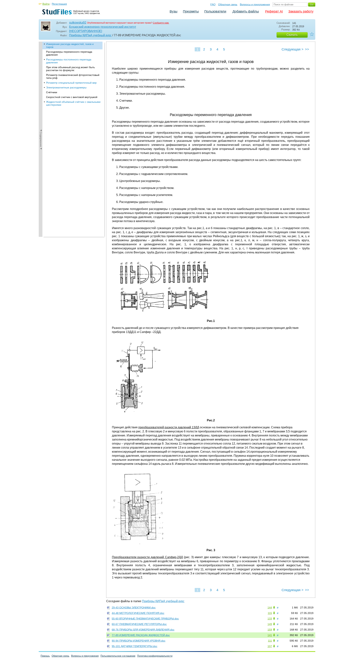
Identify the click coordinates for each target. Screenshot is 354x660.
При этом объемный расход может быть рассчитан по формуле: (70, 69)
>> (307, 49)
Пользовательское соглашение (117, 655)
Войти (46, 3)
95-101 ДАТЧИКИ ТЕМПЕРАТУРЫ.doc (134, 646)
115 (270, 613)
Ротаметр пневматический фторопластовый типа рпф (72, 76)
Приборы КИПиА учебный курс (90, 35)
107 (270, 646)
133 (270, 618)
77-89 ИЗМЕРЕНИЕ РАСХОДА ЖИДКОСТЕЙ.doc (141, 635)
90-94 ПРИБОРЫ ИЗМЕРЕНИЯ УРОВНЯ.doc (138, 640)
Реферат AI (274, 11)
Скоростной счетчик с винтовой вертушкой (71, 97)
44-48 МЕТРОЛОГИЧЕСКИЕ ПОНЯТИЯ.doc (138, 613)
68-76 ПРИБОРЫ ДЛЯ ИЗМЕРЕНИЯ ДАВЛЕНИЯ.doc (143, 629)
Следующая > (292, 49)
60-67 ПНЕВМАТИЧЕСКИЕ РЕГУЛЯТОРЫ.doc (139, 624)
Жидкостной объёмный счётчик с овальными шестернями (73, 103)
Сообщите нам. (161, 23)
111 (270, 640)
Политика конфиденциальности (154, 655)
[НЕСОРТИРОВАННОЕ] (85, 31)
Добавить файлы (245, 11)
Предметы (191, 11)
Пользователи (215, 11)
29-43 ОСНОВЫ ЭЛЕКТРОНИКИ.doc (134, 607)
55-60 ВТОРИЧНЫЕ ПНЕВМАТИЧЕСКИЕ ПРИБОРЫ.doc (145, 618)
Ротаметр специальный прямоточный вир (71, 82)
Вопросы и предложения (255, 4)
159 (270, 629)
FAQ (213, 4)
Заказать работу (300, 11)
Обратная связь (227, 4)
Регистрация (59, 3)
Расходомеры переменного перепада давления (69, 53)
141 (270, 635)
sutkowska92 (77, 22)
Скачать (292, 34)
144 (270, 607)
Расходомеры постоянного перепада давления (68, 61)
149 (270, 624)
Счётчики (51, 92)
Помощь (45, 655)
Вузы (173, 11)
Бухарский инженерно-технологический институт (102, 26)
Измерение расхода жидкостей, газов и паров (70, 45)
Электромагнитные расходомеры (66, 87)
